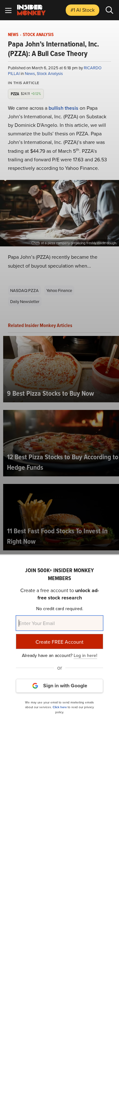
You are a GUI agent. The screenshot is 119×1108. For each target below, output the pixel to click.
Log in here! (85, 655)
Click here (60, 707)
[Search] (109, 10)
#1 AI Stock (82, 9)
